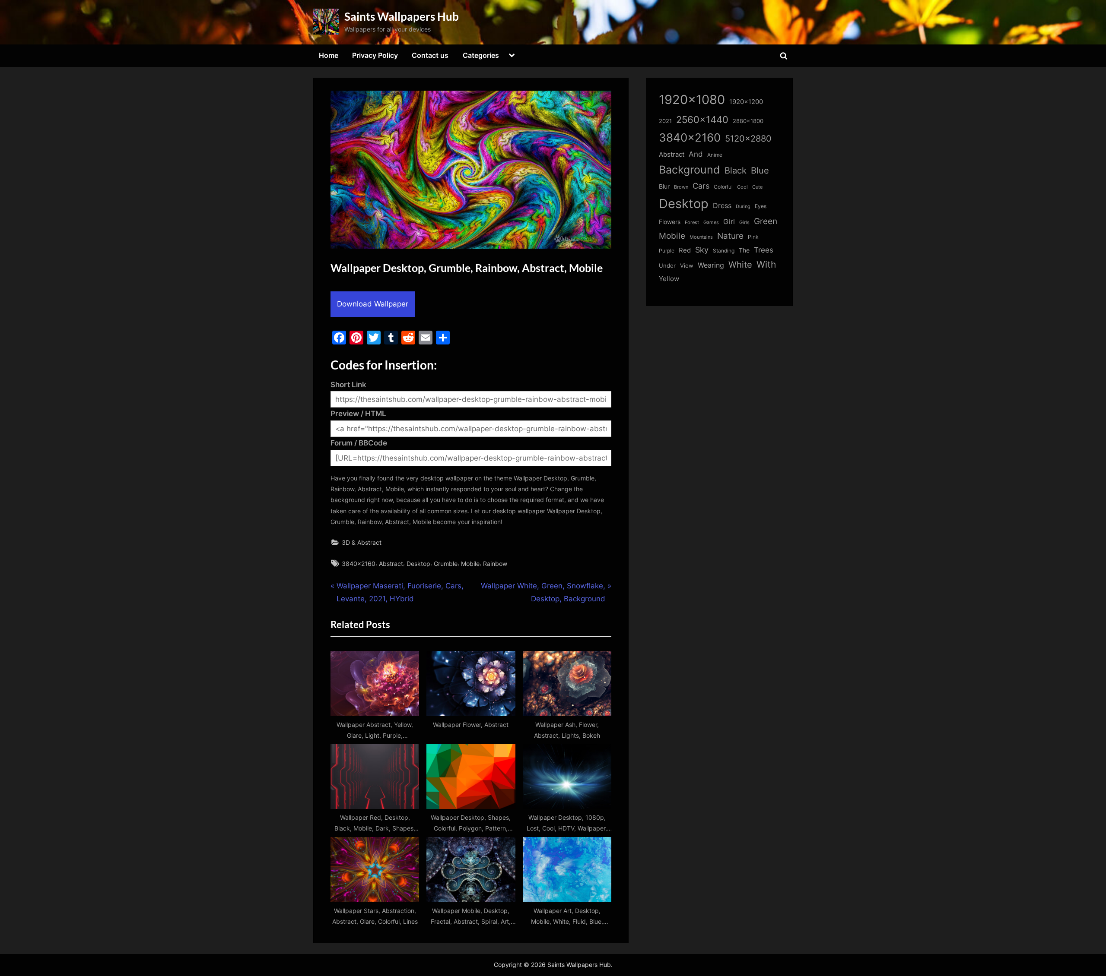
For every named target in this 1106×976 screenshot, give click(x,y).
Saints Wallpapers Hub (401, 16)
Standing (723, 250)
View (686, 265)
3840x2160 (358, 563)
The (744, 250)
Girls (744, 222)
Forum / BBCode (359, 443)
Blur (664, 186)
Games (711, 222)
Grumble (446, 563)
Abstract (391, 563)
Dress (722, 206)
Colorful (723, 186)
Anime (714, 155)
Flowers (669, 221)
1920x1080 (692, 99)
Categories (481, 55)
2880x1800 (748, 121)
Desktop (418, 563)
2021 (665, 121)
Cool (742, 187)
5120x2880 (748, 138)
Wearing (711, 265)
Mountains (701, 237)
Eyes (760, 206)
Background (689, 169)
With (766, 264)
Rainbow (495, 563)
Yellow (669, 279)
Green (765, 221)
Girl (729, 222)
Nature (730, 236)
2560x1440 (702, 119)
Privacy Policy (375, 55)
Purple (666, 251)
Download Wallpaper (372, 304)
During (743, 206)
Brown (681, 187)
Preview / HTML (358, 413)
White (740, 264)
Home (328, 55)
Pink (753, 237)
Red (685, 250)
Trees (763, 250)
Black (736, 170)
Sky (702, 249)
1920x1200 (746, 102)
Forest (692, 222)
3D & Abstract (361, 542)
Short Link (348, 384)
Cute (757, 187)
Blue (760, 170)
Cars (701, 185)
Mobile (470, 563)
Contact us (430, 55)
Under (667, 265)
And (696, 153)
